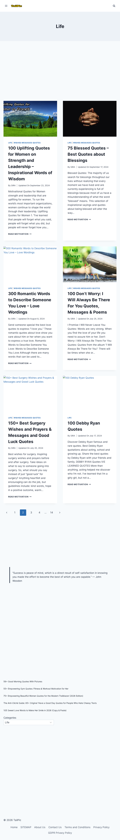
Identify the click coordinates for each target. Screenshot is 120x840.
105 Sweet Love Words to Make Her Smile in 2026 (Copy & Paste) (35, 710)
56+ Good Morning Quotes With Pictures (23, 681)
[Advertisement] (60, 73)
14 (51, 512)
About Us (39, 827)
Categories (10, 717)
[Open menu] (6, 6)
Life (10, 143)
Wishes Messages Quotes (27, 143)
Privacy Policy (101, 827)
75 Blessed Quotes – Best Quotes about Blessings (88, 154)
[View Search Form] (114, 5)
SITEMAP (25, 827)
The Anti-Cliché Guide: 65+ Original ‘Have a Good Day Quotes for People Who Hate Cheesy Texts (50, 703)
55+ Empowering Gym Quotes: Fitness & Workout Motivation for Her (36, 688)
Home (14, 827)
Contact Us (55, 827)
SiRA (13, 185)
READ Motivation (19, 234)
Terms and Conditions (77, 827)
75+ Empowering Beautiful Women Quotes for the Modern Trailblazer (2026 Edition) (43, 696)
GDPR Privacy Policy (60, 832)
